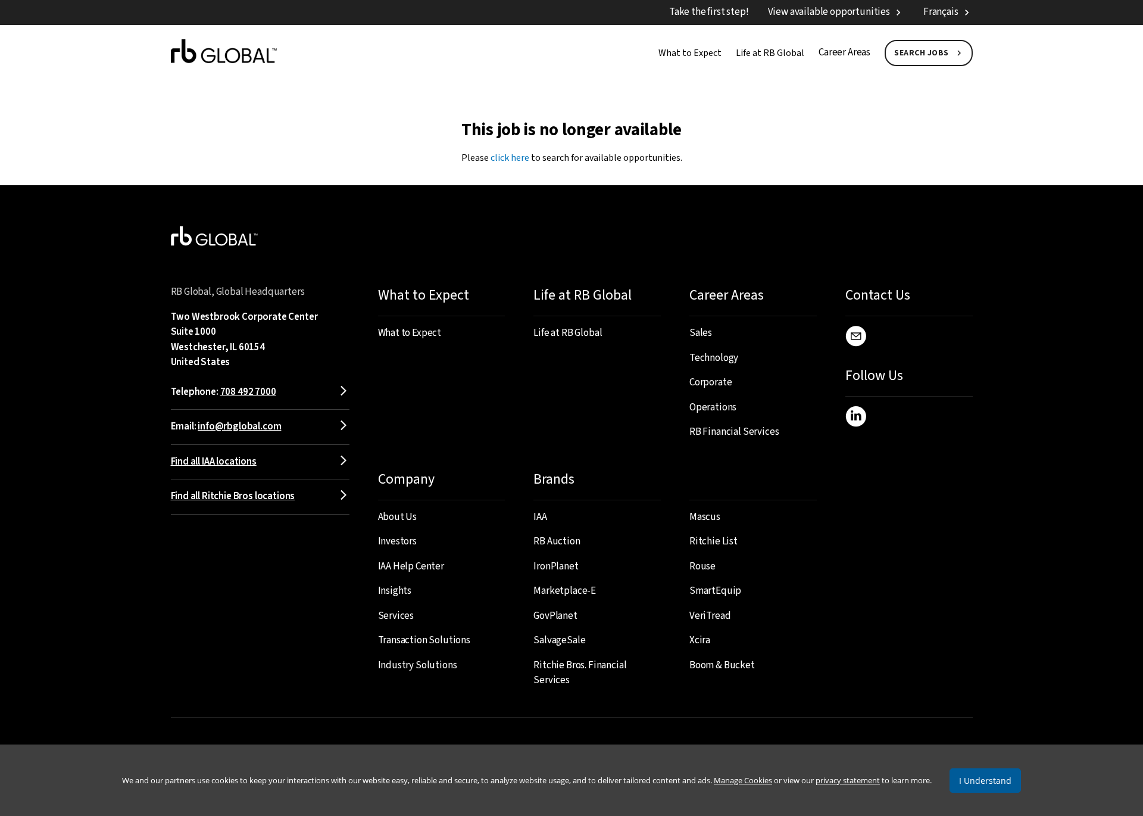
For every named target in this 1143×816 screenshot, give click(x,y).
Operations (712, 407)
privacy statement (848, 780)
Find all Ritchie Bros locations (233, 496)
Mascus (704, 517)
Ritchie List (713, 541)
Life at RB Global (770, 53)
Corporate (710, 382)
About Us (397, 517)
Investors (397, 541)
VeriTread (709, 616)
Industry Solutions (417, 665)
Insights (395, 591)
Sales (700, 333)
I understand (985, 780)
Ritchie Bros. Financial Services (579, 673)
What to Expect (690, 53)
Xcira (699, 640)
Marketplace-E (564, 591)
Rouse (702, 566)
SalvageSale (559, 640)
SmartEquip (715, 591)
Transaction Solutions (424, 640)
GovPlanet (555, 616)
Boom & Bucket (722, 665)
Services (396, 616)
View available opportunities (829, 12)
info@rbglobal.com (239, 426)
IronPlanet (555, 566)
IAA (540, 517)
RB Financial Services (734, 432)
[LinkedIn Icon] (855, 418)
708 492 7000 (248, 392)
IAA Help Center (411, 566)
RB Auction (556, 541)
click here (510, 157)
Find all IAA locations (214, 461)
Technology (713, 358)
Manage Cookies (743, 780)
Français (940, 12)
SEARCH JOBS (921, 53)
